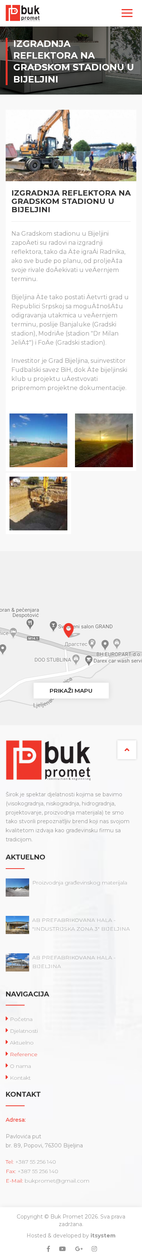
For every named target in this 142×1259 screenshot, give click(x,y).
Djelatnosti (24, 1030)
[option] (38, 473)
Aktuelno (22, 1042)
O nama (20, 1066)
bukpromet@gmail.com (57, 1180)
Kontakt (20, 1077)
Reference (23, 1054)
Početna (21, 1019)
